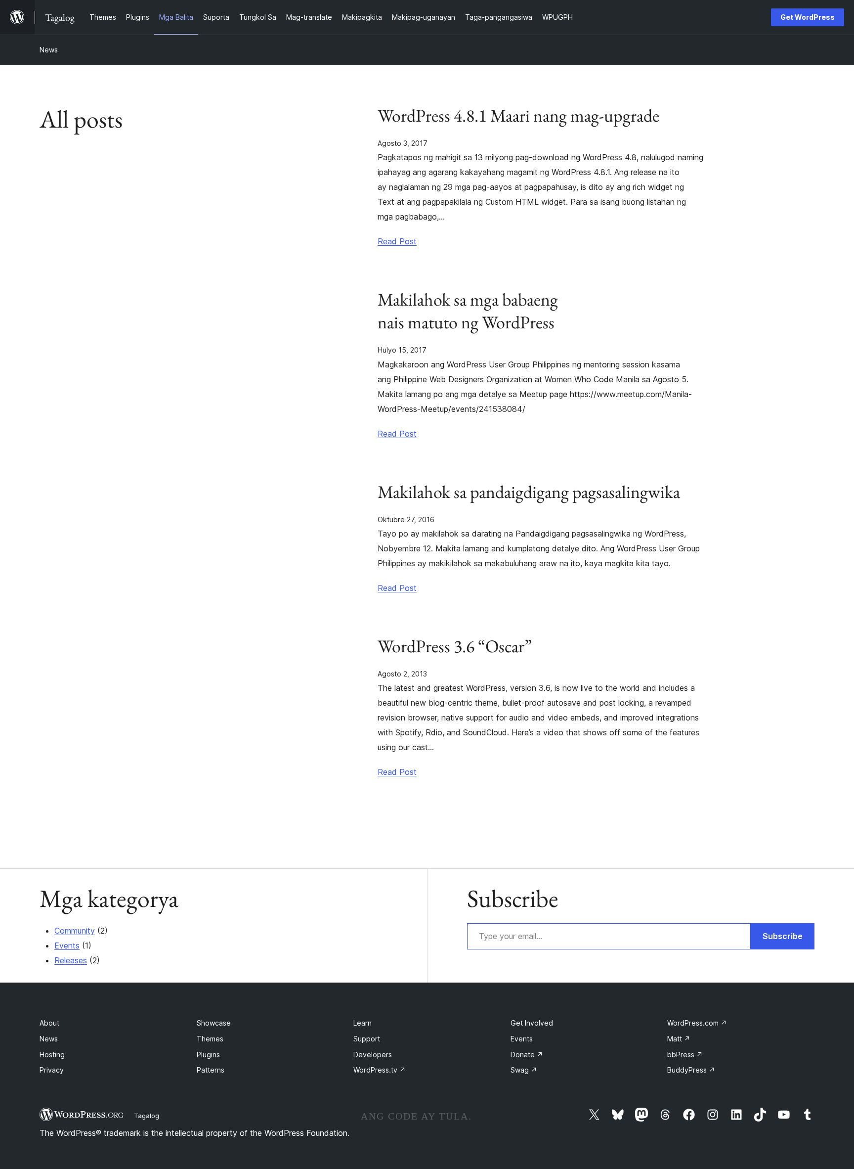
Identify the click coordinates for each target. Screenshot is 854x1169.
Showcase (214, 1023)
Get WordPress (807, 17)
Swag (524, 1070)
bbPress (685, 1054)
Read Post (397, 241)
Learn (362, 1023)
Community (74, 931)
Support (366, 1038)
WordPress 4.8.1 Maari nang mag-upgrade (518, 115)
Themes (210, 1038)
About (49, 1023)
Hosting (52, 1054)
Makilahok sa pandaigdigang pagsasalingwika (529, 492)
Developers (372, 1054)
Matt (678, 1038)
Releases (70, 960)
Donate (527, 1054)
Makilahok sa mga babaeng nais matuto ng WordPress (468, 311)
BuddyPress (691, 1070)
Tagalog (146, 1116)
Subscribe (783, 936)
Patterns (210, 1070)
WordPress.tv (379, 1070)
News (49, 49)
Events (67, 945)
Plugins (208, 1054)
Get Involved (532, 1023)
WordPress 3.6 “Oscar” (455, 646)
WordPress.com (697, 1023)
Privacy (52, 1070)
